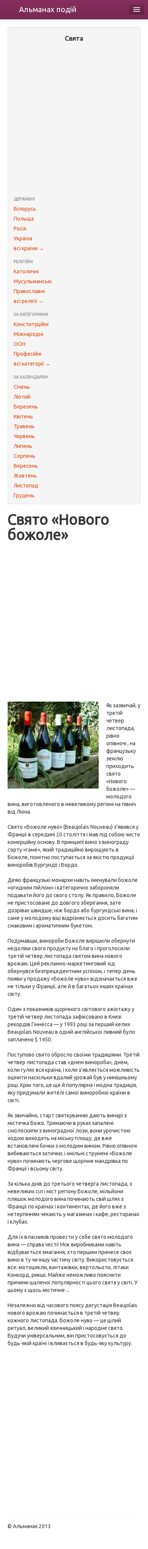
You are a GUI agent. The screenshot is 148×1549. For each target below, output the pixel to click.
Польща (24, 219)
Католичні (26, 271)
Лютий (22, 397)
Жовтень (25, 476)
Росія (20, 229)
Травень (24, 426)
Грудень (24, 495)
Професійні (27, 354)
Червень (24, 436)
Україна (23, 238)
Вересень (26, 466)
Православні (29, 291)
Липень (23, 446)
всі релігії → (29, 301)
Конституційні (31, 324)
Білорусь (25, 209)
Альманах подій (48, 9)
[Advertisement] (74, 120)
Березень (26, 407)
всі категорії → (32, 364)
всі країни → (29, 248)
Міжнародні (28, 334)
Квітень (23, 416)
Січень (22, 387)
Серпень (24, 456)
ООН (19, 344)
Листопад (26, 486)
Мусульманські (33, 281)
